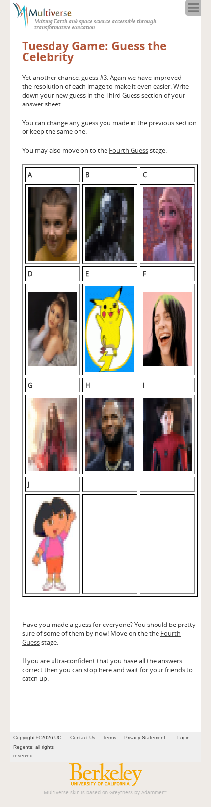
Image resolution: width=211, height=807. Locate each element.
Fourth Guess (128, 150)
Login (183, 737)
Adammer (152, 792)
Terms (109, 737)
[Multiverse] (47, 14)
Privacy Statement (144, 737)
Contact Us (82, 737)
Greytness (121, 792)
